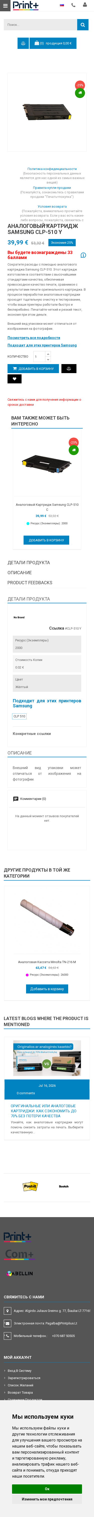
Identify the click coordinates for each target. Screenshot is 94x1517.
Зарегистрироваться (24, 1378)
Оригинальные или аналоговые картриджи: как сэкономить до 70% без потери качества (43, 1111)
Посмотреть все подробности (34, 338)
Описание (20, 572)
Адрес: (53, 1311)
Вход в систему (19, 1371)
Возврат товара (20, 1392)
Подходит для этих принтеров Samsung (42, 345)
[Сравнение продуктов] (68, 368)
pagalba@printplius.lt (61, 1323)
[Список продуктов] (15, 378)
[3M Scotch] (63, 1186)
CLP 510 (19, 716)
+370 (63, 1336)
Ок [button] (47, 1489)
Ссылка (56, 628)
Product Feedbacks (30, 582)
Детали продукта (29, 562)
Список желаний (20, 1385)
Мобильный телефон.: (44, 1336)
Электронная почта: (45, 1323)
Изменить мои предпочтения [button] (47, 1499)
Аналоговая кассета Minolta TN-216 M (47, 962)
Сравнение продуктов (25, 1400)
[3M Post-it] (30, 1186)
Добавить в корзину (36, 369)
